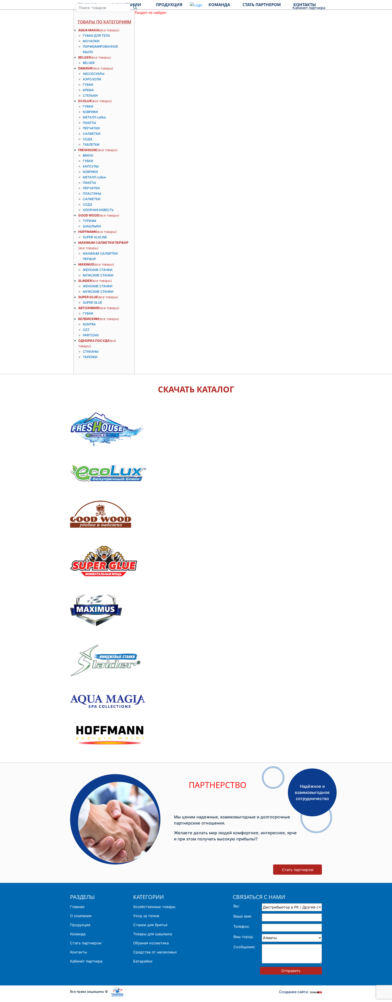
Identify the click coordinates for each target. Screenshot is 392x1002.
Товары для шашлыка (152, 934)
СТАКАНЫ (90, 351)
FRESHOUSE (87, 150)
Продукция (80, 925)
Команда (78, 934)
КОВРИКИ (90, 112)
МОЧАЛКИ (91, 41)
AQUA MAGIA (88, 30)
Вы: (236, 906)
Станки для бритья (150, 925)
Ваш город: (243, 936)
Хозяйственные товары (154, 906)
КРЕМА (88, 90)
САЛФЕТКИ (91, 133)
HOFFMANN (87, 232)
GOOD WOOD (88, 215)
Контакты (78, 952)
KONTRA (89, 324)
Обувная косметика (151, 943)
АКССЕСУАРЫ (93, 74)
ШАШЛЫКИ (92, 226)
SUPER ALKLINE (95, 237)
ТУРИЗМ (89, 221)
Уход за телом (146, 915)
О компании (81, 915)
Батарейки (142, 961)
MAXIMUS (86, 264)
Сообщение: (244, 947)
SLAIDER (85, 281)
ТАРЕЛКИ (90, 357)
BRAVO (88, 155)
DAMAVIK (85, 68)
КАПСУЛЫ (91, 166)
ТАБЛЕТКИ (91, 144)
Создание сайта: (294, 992)
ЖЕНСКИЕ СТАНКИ (97, 270)
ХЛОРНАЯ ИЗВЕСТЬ (98, 210)
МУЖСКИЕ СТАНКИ (98, 275)
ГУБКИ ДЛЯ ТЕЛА (96, 35)
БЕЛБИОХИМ (88, 319)
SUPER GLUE (88, 297)
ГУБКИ (88, 84)
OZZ (86, 330)
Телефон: (241, 926)
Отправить (291, 970)
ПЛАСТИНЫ (92, 193)
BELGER (84, 57)
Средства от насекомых (155, 952)
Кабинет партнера (309, 7)
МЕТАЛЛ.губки (94, 117)
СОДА (87, 139)
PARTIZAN (90, 335)
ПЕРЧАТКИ (91, 128)
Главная (77, 906)
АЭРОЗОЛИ (92, 79)
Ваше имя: (242, 916)
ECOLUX (85, 101)
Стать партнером (297, 869)
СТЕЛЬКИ (90, 95)
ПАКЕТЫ (89, 123)
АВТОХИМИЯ (88, 308)
